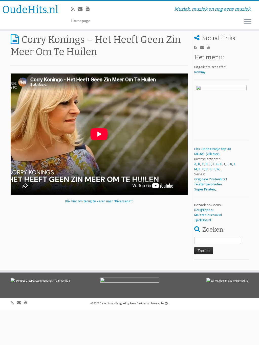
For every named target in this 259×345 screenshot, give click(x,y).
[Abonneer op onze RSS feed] (74, 9)
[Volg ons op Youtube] (89, 8)
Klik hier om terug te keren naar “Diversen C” (98, 201)
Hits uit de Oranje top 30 (212, 148)
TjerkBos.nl (202, 220)
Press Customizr (139, 303)
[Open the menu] (247, 22)
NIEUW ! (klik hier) (207, 154)
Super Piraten (204, 189)
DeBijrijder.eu (204, 210)
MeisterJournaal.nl (208, 215)
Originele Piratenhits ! (210, 179)
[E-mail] (82, 9)
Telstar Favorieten (208, 184)
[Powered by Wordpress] (166, 302)
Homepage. (81, 20)
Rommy (200, 72)
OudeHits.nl (30, 10)
